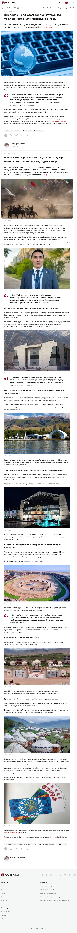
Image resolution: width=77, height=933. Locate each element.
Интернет (27, 131)
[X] (27, 135)
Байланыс (4, 915)
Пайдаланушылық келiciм (48, 886)
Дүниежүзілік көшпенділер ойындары (20, 844)
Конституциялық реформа (30, 8)
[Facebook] (21, 135)
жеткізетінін (12, 833)
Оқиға (3, 886)
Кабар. (45, 175)
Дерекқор (53, 8)
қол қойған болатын (59, 121)
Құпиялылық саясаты (47, 889)
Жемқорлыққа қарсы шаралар (50, 897)
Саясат (3, 889)
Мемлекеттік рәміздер (48, 893)
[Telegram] (16, 135)
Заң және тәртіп (63, 8)
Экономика (5, 897)
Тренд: (3, 8)
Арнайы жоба (44, 8)
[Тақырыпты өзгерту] (67, 2)
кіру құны (53, 837)
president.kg (47, 27)
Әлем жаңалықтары (12, 131)
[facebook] (56, 875)
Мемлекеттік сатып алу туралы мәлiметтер (55, 900)
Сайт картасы (6, 911)
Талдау (3, 893)
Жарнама (4, 919)
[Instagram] (5, 135)
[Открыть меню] (73, 2)
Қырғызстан (38, 131)
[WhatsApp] (11, 135)
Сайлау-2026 (11, 8)
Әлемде (4, 900)
